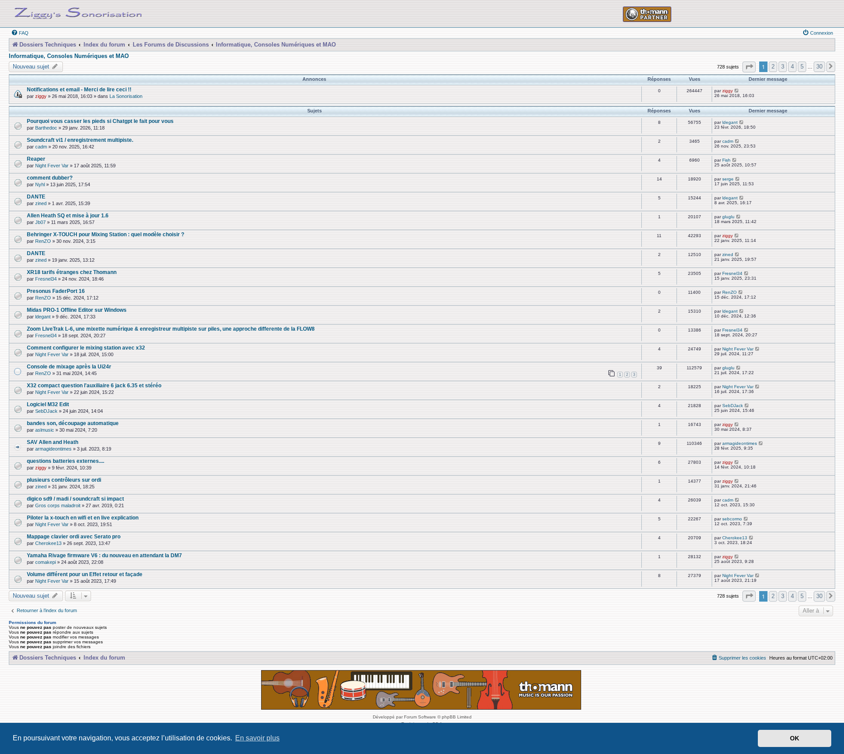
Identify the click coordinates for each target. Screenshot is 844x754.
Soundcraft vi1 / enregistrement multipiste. (80, 140)
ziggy (41, 96)
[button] (749, 66)
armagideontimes (53, 448)
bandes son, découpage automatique (73, 423)
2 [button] (773, 66)
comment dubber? (50, 177)
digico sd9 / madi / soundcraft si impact (75, 498)
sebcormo (732, 518)
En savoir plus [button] (257, 738)
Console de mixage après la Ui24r (69, 366)
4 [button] (792, 66)
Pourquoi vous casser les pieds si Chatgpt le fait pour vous (100, 121)
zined (41, 203)
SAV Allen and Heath (52, 442)
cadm (41, 146)
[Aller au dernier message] (737, 90)
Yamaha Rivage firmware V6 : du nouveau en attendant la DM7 (104, 555)
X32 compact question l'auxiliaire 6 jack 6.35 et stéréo (94, 385)
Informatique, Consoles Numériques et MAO (69, 56)
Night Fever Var (52, 165)
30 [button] (819, 66)
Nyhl (40, 184)
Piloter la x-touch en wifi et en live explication (82, 517)
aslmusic (44, 430)
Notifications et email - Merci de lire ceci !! (79, 89)
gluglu (728, 216)
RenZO (43, 241)
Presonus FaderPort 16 (56, 291)
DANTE (36, 196)
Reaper (36, 159)
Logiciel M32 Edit (48, 404)
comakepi (45, 562)
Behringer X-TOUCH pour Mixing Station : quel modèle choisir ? (105, 234)
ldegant (730, 122)
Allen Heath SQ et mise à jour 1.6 (68, 215)
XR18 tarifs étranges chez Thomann (71, 272)
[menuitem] (20, 33)
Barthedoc (46, 127)
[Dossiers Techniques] (78, 11)
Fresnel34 (46, 278)
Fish (726, 160)
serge (728, 179)
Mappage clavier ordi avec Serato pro (73, 536)
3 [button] (782, 66)
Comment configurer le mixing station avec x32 (86, 347)
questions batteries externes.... (65, 461)
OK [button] (794, 738)
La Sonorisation (125, 96)
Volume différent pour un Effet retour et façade (84, 574)
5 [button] (802, 66)
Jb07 (40, 222)
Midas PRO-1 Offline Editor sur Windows (77, 310)
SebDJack (46, 411)
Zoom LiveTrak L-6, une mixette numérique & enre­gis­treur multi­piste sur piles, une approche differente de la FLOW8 (171, 329)
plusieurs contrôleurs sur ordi (64, 480)
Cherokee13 (48, 543)
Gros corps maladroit (57, 505)
